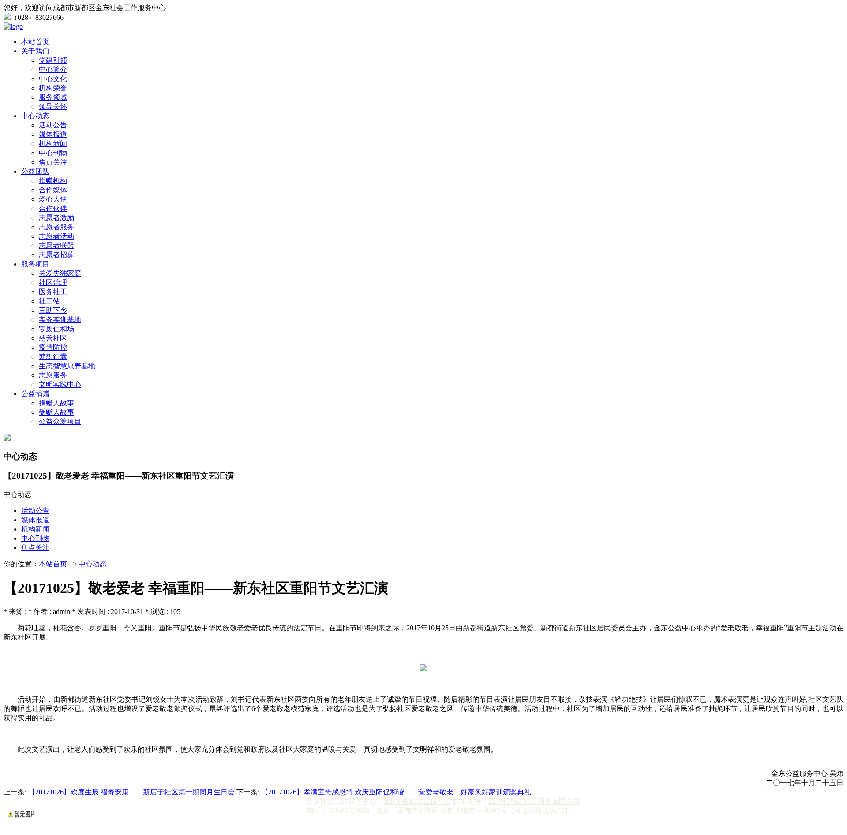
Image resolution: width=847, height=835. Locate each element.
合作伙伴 (53, 208)
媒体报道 (53, 134)
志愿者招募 (56, 254)
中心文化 (53, 78)
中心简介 (53, 69)
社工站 (49, 301)
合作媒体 (53, 190)
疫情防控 (53, 347)
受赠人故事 (56, 412)
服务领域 (53, 97)
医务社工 (53, 292)
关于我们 (35, 51)
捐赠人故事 (56, 403)
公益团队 (35, 171)
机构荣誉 (53, 88)
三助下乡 (53, 310)
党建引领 (53, 60)
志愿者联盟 (56, 245)
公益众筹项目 (60, 421)
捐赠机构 (53, 180)
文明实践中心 (60, 384)
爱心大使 (53, 199)
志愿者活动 (56, 236)
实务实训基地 (60, 319)
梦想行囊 (53, 356)
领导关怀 (53, 106)
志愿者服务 (56, 227)
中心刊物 (53, 153)
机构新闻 (53, 143)
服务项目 (35, 264)
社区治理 (53, 282)
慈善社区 (53, 338)
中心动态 (35, 116)
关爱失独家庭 (60, 273)
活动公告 (53, 125)
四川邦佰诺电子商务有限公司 (534, 801)
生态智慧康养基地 (67, 366)
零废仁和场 (56, 329)
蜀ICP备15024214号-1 (416, 801)
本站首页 (35, 41)
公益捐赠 (35, 393)
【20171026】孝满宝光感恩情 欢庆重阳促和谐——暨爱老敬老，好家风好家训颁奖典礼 (396, 792)
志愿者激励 (56, 217)
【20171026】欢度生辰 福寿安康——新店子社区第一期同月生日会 (131, 792)
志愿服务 (53, 375)
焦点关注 (53, 162)
